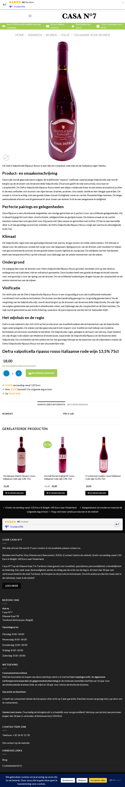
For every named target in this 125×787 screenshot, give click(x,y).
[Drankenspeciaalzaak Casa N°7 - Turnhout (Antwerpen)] (79, 16)
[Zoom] (6, 158)
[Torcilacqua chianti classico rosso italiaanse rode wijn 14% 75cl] (21, 455)
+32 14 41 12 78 (21, 735)
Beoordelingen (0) (77, 404)
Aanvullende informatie (51, 404)
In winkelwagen (43, 373)
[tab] (51, 404)
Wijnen (51, 35)
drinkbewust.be (42, 715)
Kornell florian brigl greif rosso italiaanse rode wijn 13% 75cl (59, 477)
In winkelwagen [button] (16, 493)
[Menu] (30, 16)
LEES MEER (11, 585)
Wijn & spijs (68, 413)
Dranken (35, 35)
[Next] (122, 464)
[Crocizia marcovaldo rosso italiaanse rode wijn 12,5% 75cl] (103, 455)
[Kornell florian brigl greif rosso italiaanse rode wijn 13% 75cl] (62, 455)
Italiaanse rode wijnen (91, 35)
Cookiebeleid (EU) (12, 765)
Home (19, 35)
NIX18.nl (57, 715)
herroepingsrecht (80, 676)
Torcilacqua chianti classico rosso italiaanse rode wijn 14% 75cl (19, 477)
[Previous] (2, 464)
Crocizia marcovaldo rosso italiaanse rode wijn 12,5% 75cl (103, 477)
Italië (65, 35)
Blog (4, 759)
